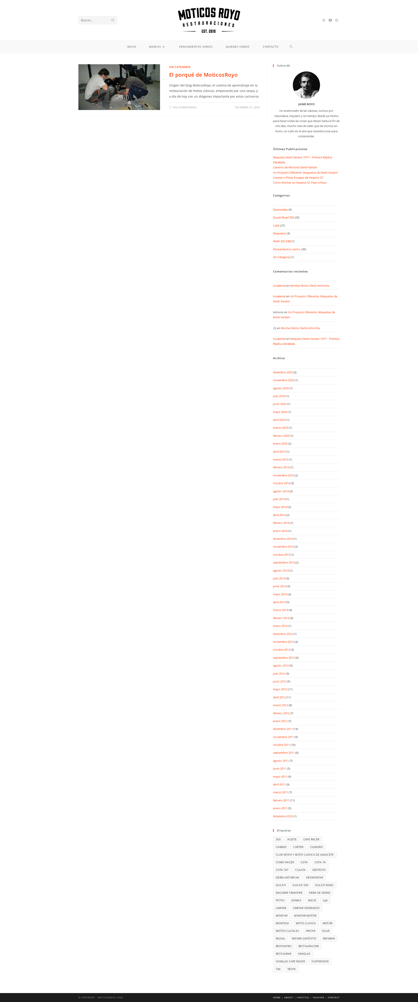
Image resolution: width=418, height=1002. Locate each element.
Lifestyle (303, 997)
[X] (323, 20)
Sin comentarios (185, 107)
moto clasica (306, 923)
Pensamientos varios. (287, 249)
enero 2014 (280, 531)
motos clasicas (287, 931)
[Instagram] (337, 20)
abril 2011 (279, 784)
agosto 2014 (281, 491)
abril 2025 (279, 420)
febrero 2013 (281, 618)
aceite (292, 839)
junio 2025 (279, 404)
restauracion (308, 946)
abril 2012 (279, 697)
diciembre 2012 (283, 634)
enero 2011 (280, 808)
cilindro (316, 847)
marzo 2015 (280, 459)
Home (277, 997)
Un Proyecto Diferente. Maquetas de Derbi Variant (305, 172)
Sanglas (304, 954)
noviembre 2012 (283, 642)
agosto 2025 (281, 388)
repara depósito (304, 938)
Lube (276, 225)
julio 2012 (279, 673)
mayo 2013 (280, 594)
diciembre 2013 (283, 539)
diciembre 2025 (283, 372)
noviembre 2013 (283, 546)
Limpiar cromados (306, 908)
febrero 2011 (281, 800)
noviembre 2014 (283, 475)
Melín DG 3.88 (282, 241)
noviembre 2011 (283, 737)
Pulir (325, 931)
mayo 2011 (280, 777)
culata (300, 870)
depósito (319, 870)
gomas (296, 900)
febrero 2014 (281, 523)
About (288, 997)
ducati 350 (300, 885)
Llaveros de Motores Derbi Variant (295, 167)
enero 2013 (280, 626)
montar (281, 915)
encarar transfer (289, 893)
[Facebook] (330, 20)
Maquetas (279, 233)
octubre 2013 (281, 555)
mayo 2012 (280, 689)
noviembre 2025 (283, 380)
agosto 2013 (281, 570)
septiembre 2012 (284, 658)
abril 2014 (279, 515)
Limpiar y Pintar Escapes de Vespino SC (298, 177)
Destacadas (280, 210)
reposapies (284, 946)
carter (298, 847)
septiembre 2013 (284, 562)
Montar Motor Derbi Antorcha (309, 286)
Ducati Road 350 (283, 217)
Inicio (312, 900)
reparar (329, 938)
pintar (310, 931)
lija (325, 900)
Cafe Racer (311, 839)
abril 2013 (279, 602)
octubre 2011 (281, 745)
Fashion (318, 997)
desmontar (314, 877)
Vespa (292, 969)
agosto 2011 (281, 761)
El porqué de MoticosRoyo (203, 74)
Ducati (281, 885)
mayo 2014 (280, 507)
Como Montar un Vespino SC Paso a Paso (300, 182)
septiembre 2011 (284, 753)
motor (327, 923)
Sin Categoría (180, 67)
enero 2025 (280, 443)
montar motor (305, 915)
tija (278, 969)
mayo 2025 (280, 412)
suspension (320, 961)
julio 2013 (279, 578)
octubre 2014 (281, 483)
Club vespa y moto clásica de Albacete (305, 854)
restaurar (283, 954)
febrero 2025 (281, 436)
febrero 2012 (281, 713)
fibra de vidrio (319, 893)
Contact (334, 997)
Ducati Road (324, 885)
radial (280, 938)
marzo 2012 (280, 705)
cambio (281, 847)
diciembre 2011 (283, 729)
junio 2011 (279, 768)
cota (304, 862)
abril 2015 (279, 452)
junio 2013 (279, 586)
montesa (282, 923)
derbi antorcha (287, 877)
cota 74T (282, 870)
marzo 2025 (280, 428)
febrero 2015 (281, 467)
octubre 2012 (281, 650)
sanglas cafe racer (290, 961)
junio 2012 (279, 681)
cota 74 (320, 862)
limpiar (281, 908)
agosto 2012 (281, 665)
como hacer (285, 862)
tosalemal (279, 286)
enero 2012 (280, 721)
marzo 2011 (280, 792)
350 (278, 839)
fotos (280, 900)
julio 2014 (279, 499)
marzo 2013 (280, 610)
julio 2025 (279, 396)
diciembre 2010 (283, 816)
